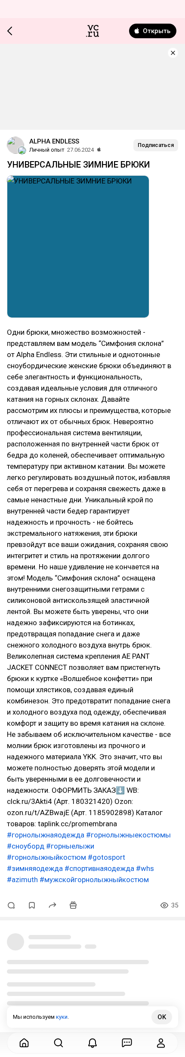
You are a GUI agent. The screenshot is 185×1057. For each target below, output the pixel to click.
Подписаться (156, 145)
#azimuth (22, 879)
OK (161, 1017)
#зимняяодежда (35, 868)
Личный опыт (47, 150)
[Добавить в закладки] (32, 905)
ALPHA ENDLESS (54, 141)
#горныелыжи (70, 846)
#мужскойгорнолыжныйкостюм (94, 879)
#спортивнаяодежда (99, 868)
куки (62, 1017)
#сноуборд (25, 846)
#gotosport (106, 857)
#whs (145, 868)
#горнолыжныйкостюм (46, 857)
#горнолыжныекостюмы (128, 835)
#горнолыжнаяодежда (45, 835)
